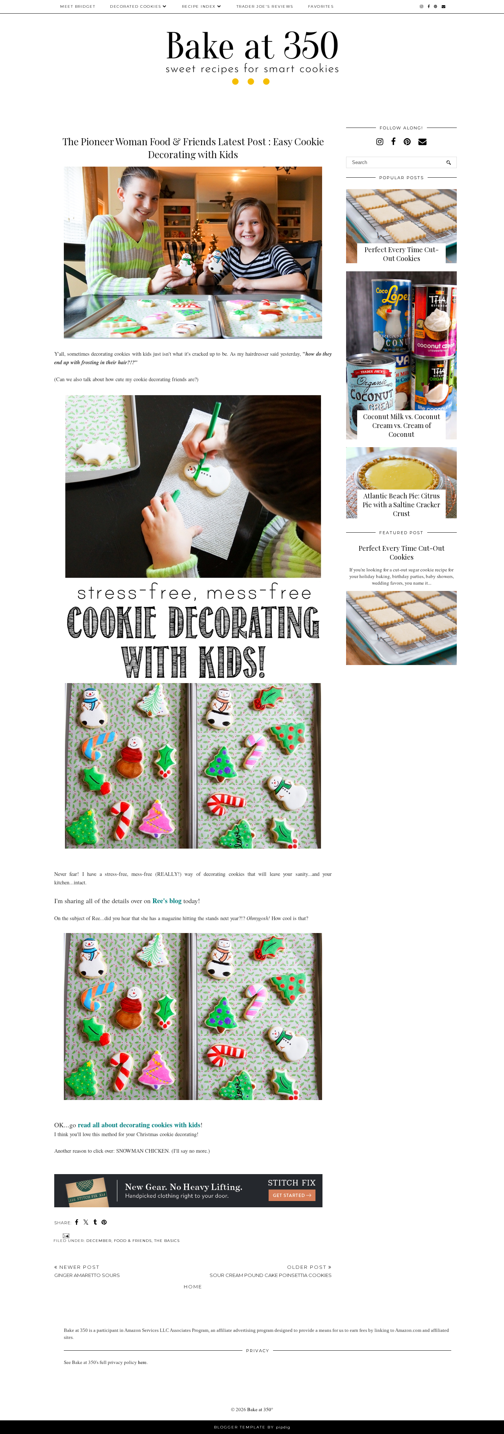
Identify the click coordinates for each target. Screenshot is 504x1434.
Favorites (321, 6)
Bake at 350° (260, 1409)
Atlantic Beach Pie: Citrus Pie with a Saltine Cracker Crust (401, 504)
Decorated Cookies (135, 6)
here (142, 1362)
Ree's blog (167, 900)
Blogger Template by (252, 1427)
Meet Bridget (77, 6)
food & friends (133, 1240)
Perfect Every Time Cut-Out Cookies (402, 254)
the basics (167, 1240)
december (98, 1240)
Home (193, 1286)
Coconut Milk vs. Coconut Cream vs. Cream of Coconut (401, 425)
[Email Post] (65, 1235)
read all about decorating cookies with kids (139, 1125)
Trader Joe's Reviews (265, 6)
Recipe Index (199, 6)
